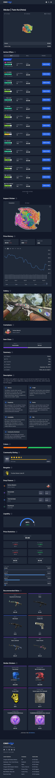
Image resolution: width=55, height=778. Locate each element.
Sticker (49, 356)
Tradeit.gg (9, 80)
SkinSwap (8, 149)
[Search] (49, 2)
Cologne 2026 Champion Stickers (10, 766)
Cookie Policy (24, 771)
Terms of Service (25, 766)
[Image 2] (28, 319)
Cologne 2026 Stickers (8, 769)
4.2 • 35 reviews (7, 161)
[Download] (5, 318)
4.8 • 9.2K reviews (8, 110)
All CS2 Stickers (35, 762)
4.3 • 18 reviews (7, 144)
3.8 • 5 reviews (7, 93)
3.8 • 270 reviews (8, 187)
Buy (11, 55)
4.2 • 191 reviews (8, 118)
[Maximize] (50, 206)
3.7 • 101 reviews (8, 136)
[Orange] (15, 447)
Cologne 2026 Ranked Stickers (10, 759)
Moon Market (9, 183)
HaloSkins (8, 175)
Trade (44, 55)
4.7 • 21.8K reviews (8, 84)
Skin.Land (8, 98)
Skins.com (8, 132)
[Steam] (15, 749)
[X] (7, 749)
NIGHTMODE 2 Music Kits (8, 771)
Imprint (22, 774)
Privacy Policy (24, 769)
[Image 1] (26, 319)
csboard (8, 140)
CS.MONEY (9, 62)
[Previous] (5, 307)
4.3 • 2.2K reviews (8, 153)
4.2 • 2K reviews (8, 127)
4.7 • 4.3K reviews (8, 101)
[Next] (49, 307)
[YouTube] (12, 749)
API (22, 759)
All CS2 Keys (35, 766)
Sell (27, 55)
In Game (8, 13)
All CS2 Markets (35, 771)
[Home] (7, 2)
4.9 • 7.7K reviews (8, 76)
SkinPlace (8, 123)
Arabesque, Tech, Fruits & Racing (10, 762)
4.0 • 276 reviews (8, 178)
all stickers (32, 732)
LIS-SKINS (8, 72)
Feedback (23, 762)
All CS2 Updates (35, 774)
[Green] (40, 447)
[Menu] (51, 2)
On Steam (48, 13)
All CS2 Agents (35, 769)
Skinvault (8, 115)
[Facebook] (10, 749)
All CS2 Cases (35, 764)
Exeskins (8, 158)
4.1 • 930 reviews (8, 170)
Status (22, 764)
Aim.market (9, 166)
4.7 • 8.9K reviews (9, 66)
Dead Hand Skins (7, 774)
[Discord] (4, 749)
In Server (28, 13)
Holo (49, 359)
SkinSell (8, 89)
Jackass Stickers (7, 764)
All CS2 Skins (35, 759)
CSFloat (8, 106)
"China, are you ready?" (45, 369)
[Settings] (46, 2)
